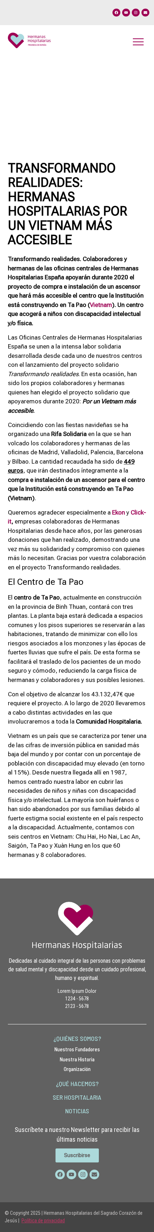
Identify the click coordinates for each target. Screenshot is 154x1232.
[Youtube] (126, 12)
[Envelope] (145, 12)
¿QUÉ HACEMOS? (77, 1084)
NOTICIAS (77, 1111)
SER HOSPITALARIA (77, 1097)
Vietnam (101, 304)
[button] (138, 41)
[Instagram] (136, 12)
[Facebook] (116, 12)
